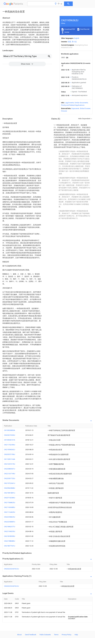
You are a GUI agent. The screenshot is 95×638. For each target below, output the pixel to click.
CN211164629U (9, 512)
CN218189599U (9, 536)
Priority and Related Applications (72, 105)
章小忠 (74, 42)
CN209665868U (9, 488)
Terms (56, 635)
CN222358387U (9, 522)
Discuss (64, 111)
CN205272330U (9, 435)
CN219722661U (9, 483)
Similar (66, 32)
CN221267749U (9, 474)
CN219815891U (9, 493)
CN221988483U (9, 541)
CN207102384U (9, 498)
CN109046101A (9, 440)
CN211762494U (9, 445)
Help (76, 635)
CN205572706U (9, 454)
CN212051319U (9, 464)
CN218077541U (9, 546)
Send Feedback (30, 635)
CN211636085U (9, 507)
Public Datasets (45, 635)
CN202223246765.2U (11, 569)
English (76, 38)
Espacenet (75, 108)
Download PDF (69, 29)
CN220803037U (9, 469)
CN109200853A (9, 430)
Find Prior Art (84, 29)
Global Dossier (85, 108)
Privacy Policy (66, 635)
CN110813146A (9, 459)
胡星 (69, 42)
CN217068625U (9, 502)
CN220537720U (9, 478)
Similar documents (81, 103)
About (19, 635)
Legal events (69, 103)
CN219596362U (9, 449)
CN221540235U (9, 531)
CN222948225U (9, 517)
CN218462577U (9, 527)
